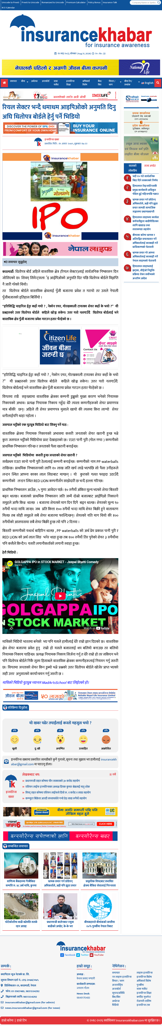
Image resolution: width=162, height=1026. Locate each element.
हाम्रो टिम (22, 1020)
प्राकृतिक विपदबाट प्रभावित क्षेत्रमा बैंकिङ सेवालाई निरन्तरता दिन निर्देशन (99, 885)
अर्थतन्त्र (34, 81)
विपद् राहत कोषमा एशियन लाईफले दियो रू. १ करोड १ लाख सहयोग (58, 792)
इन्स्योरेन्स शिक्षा (70, 83)
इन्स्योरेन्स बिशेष (144, 977)
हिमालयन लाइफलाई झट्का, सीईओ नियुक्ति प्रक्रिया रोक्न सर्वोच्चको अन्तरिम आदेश (144, 272)
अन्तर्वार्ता (45, 81)
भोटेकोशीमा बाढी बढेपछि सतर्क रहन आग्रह (21, 924)
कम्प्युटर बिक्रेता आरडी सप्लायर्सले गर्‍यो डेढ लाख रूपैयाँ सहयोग (56, 798)
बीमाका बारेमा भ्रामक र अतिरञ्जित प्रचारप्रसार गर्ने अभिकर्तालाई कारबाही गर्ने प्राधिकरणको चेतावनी (145, 241)
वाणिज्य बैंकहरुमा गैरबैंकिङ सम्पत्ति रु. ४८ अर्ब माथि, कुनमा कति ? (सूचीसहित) (21, 885)
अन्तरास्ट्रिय (117, 985)
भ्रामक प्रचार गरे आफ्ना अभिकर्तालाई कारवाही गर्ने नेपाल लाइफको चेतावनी (145, 257)
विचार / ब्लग (112, 83)
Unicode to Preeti (10, 2)
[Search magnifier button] (158, 2)
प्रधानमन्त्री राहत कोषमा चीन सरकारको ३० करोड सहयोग (52, 781)
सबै (114, 774)
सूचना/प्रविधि (118, 993)
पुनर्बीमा (140, 985)
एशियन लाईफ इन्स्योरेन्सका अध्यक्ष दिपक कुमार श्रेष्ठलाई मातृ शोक (57, 786)
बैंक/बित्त (100, 83)
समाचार (13, 81)
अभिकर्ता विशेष (86, 83)
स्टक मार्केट (56, 83)
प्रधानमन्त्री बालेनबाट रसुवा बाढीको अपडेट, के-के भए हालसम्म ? (60, 926)
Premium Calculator (76, 2)
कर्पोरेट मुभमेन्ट (144, 997)
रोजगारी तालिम (144, 1001)
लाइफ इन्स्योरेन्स (145, 973)
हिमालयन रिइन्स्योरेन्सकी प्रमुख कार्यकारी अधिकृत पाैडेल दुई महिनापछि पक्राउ (146, 190)
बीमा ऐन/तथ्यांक (128, 83)
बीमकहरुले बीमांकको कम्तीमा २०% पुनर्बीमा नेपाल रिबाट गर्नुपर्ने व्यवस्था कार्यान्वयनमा (99, 926)
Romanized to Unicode (53, 2)
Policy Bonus (94, 2)
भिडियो (115, 1005)
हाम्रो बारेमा (7, 1020)
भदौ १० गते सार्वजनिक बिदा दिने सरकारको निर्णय (145, 178)
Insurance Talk (110, 2)
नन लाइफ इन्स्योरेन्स (121, 977)
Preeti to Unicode (30, 2)
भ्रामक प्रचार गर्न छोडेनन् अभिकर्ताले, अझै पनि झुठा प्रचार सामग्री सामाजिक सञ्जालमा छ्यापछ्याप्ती (145, 205)
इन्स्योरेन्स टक (143, 1005)
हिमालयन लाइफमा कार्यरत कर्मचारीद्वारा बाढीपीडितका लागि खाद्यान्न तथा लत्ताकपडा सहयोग (146, 223)
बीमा (23, 81)
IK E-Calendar (8, 8)
